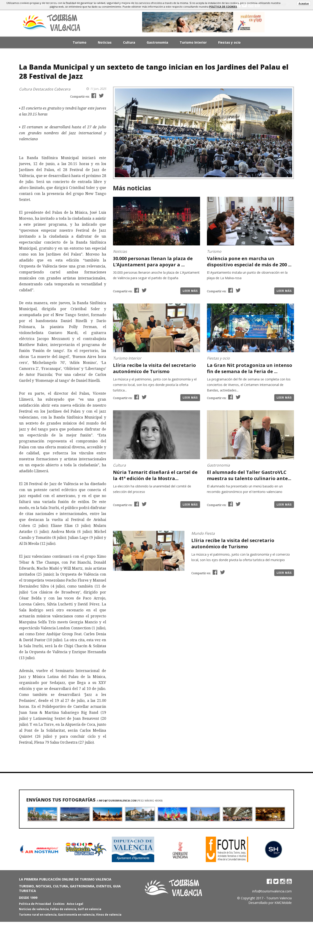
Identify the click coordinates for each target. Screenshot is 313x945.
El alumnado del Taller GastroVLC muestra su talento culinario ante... (249, 475)
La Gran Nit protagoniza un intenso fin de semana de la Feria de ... (249, 368)
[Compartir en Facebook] (93, 95)
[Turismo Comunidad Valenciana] (203, 22)
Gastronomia (157, 42)
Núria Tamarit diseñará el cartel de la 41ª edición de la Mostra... (155, 475)
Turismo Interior (193, 42)
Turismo (79, 42)
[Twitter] (275, 881)
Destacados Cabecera (51, 89)
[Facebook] (269, 881)
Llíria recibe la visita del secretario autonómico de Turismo (154, 368)
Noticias (105, 42)
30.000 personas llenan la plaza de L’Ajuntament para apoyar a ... (153, 261)
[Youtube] (289, 881)
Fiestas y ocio (229, 42)
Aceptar (304, 3)
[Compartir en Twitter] (101, 95)
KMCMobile (283, 902)
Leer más (190, 291)
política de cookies (223, 6)
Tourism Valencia (279, 898)
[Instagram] (282, 881)
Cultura (129, 42)
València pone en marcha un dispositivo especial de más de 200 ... (249, 261)
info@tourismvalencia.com (117, 800)
